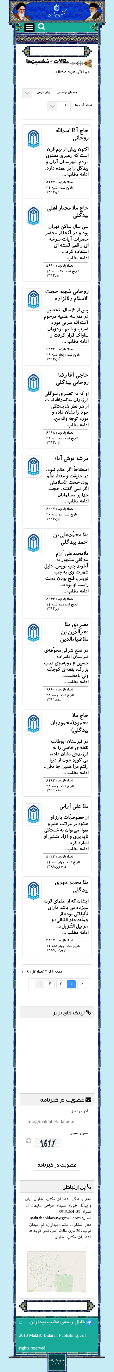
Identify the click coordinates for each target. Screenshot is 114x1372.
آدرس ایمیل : (78, 1111)
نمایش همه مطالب (71, 71)
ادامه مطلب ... (75, 175)
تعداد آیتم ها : (82, 106)
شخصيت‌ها (37, 62)
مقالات (61, 62)
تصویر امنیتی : (78, 1133)
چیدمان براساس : (66, 93)
